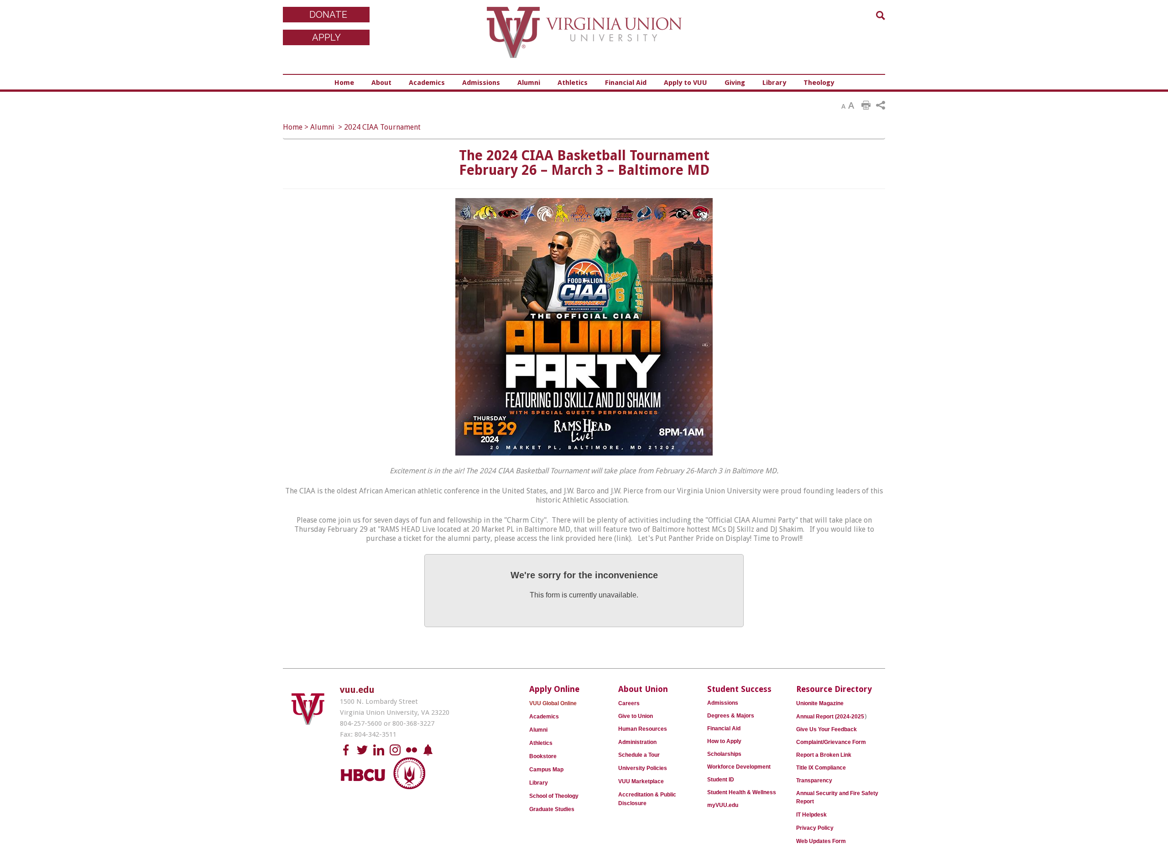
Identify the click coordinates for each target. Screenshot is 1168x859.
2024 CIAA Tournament (382, 127)
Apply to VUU (685, 83)
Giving (735, 83)
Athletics (573, 83)
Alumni (528, 83)
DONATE (328, 14)
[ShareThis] (880, 105)
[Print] (866, 105)
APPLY (326, 37)
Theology (818, 83)
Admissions (481, 83)
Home (344, 83)
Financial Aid (626, 83)
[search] (880, 15)
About (381, 83)
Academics (427, 83)
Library (774, 83)
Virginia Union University (584, 39)
